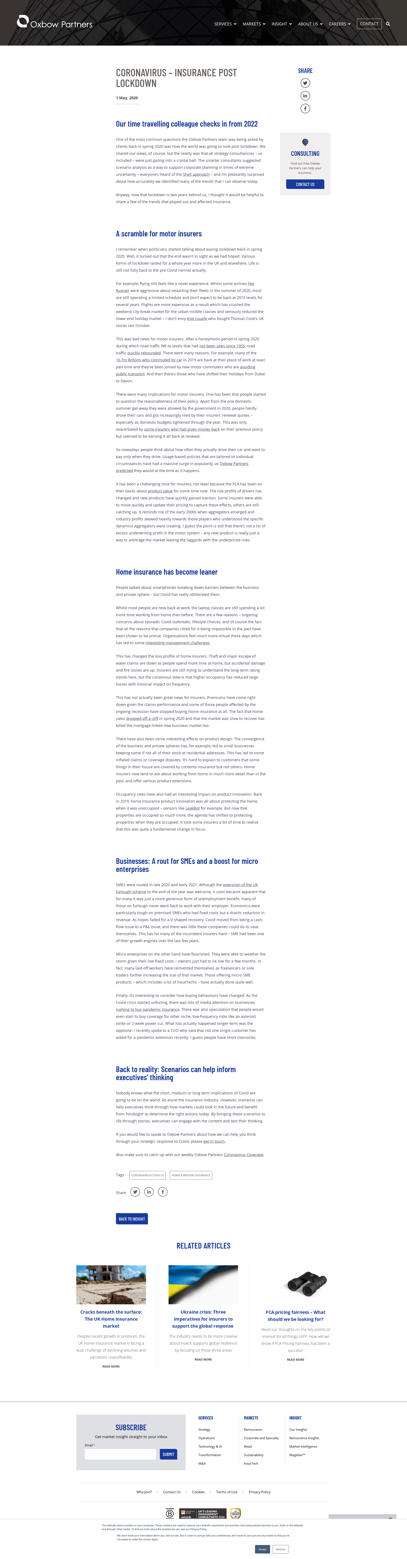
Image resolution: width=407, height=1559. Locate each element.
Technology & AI (210, 1446)
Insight (279, 24)
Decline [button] (280, 1549)
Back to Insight (132, 1218)
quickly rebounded (144, 352)
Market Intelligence (303, 1446)
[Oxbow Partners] (54, 21)
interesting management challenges (178, 642)
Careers (337, 24)
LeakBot (192, 808)
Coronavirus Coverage (243, 1154)
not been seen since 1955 (222, 345)
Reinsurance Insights (304, 1438)
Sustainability (253, 1455)
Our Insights (298, 1429)
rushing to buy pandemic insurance (147, 1009)
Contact (369, 24)
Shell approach (196, 174)
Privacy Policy (259, 1492)
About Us (308, 24)
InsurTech (251, 1463)
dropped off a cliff (142, 718)
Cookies (198, 1492)
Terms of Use (226, 1492)
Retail (248, 1446)
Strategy (204, 1429)
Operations (206, 1438)
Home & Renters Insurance (191, 1175)
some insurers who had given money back (182, 429)
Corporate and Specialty (261, 1438)
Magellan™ (297, 1455)
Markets (252, 24)
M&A (202, 1463)
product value (160, 490)
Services (223, 24)
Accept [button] (262, 1549)
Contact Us (305, 184)
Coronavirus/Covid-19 (147, 1175)
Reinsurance (253, 1429)
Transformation (209, 1455)
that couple (197, 318)
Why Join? (144, 1492)
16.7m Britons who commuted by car (149, 359)
